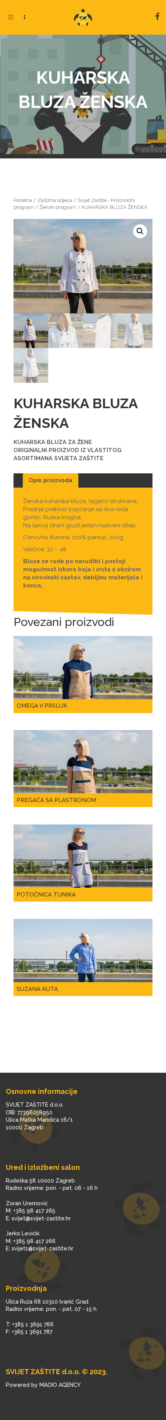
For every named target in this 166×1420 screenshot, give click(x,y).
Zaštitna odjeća (54, 200)
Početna (23, 200)
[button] (140, 231)
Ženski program (57, 207)
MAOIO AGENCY (60, 1385)
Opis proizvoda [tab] (51, 480)
